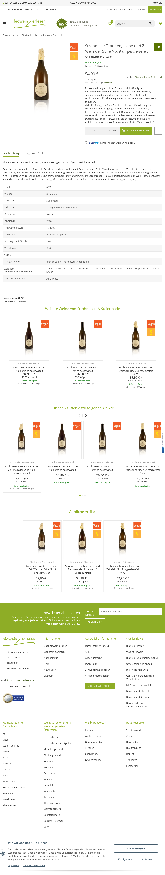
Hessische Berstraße (14, 787)
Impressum (13, 865)
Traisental (49, 796)
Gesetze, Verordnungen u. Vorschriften (140, 677)
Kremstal (48, 767)
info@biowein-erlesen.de (20, 680)
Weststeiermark (52, 808)
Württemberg (10, 781)
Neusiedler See (52, 737)
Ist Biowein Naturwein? (138, 685)
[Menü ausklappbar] (4, 24)
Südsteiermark (52, 814)
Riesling (89, 730)
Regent (130, 753)
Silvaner (89, 747)
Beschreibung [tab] (11, 153)
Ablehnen (147, 859)
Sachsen (7, 763)
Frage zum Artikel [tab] (35, 153)
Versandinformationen (97, 675)
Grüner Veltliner (93, 759)
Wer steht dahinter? (54, 651)
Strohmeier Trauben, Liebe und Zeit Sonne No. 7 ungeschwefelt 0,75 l (143, 470)
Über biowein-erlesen (55, 645)
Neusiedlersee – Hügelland (58, 743)
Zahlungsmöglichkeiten (97, 669)
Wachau (48, 779)
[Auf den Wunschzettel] (158, 131)
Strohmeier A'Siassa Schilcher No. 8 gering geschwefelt (29, 369)
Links (46, 663)
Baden (6, 751)
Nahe (5, 757)
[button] (103, 9)
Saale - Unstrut (11, 745)
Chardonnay (91, 753)
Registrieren (126, 9)
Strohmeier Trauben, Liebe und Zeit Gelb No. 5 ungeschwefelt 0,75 (136, 371)
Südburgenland (52, 755)
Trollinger (131, 759)
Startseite (112, 9)
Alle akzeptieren (136, 848)
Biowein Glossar (135, 645)
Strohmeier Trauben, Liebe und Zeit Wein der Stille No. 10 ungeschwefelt (82, 569)
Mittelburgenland (53, 749)
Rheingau (8, 793)
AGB (87, 651)
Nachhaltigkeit (51, 657)
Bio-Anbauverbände (137, 669)
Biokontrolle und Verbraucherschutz (136, 704)
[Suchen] (151, 24)
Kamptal (48, 785)
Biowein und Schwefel (138, 697)
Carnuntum (50, 773)
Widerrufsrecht (93, 657)
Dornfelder (132, 741)
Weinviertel (50, 791)
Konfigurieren (125, 859)
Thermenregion (52, 802)
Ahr (4, 733)
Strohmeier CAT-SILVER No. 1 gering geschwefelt (83, 369)
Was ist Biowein (134, 651)
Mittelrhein (9, 799)
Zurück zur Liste (11, 35)
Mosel (6, 739)
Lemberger (132, 765)
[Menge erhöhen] (100, 131)
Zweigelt (130, 735)
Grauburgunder (93, 741)
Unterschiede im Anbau (139, 663)
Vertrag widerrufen (100, 685)
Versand (108, 82)
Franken (7, 769)
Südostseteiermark (54, 820)
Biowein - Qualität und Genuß (142, 657)
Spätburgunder (134, 730)
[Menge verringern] (88, 131)
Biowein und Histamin (138, 691)
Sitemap (48, 675)
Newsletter (50, 669)
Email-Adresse (89, 613)
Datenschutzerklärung (34, 865)
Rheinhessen (10, 805)
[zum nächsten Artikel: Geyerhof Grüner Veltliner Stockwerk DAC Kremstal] (158, 35)
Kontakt (141, 9)
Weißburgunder (93, 735)
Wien (46, 826)
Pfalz (5, 775)
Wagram (48, 761)
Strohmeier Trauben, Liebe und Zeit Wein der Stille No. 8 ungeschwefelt (22, 470)
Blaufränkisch (133, 747)
